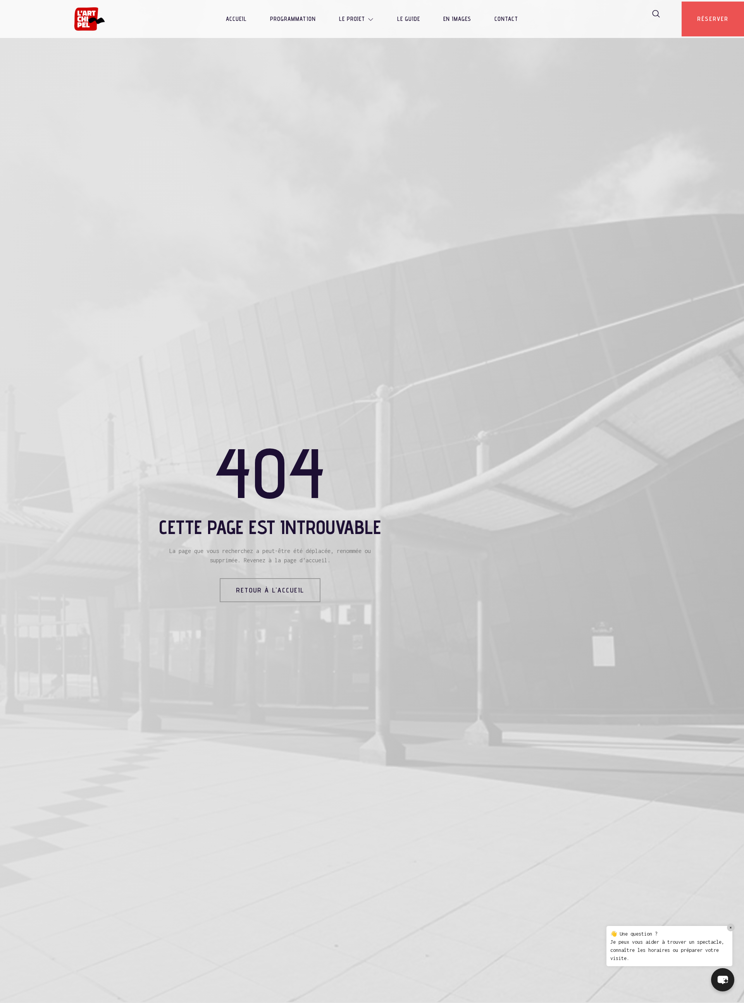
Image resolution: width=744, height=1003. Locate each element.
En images (457, 18)
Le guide (408, 18)
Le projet (352, 18)
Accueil (236, 18)
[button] (722, 979)
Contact (506, 18)
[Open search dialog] (656, 15)
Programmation (293, 18)
